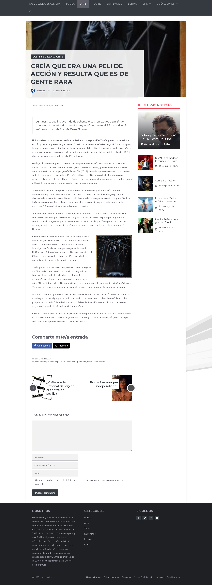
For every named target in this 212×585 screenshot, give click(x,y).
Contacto (126, 577)
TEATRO (96, 3)
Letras (87, 539)
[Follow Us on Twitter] (144, 518)
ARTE (83, 3)
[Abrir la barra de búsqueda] (30, 12)
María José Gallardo (96, 361)
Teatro (87, 528)
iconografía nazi (79, 361)
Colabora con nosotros (168, 577)
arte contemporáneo (44, 361)
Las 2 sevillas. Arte (47, 56)
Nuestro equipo (93, 577)
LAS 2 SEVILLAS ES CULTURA (44, 3)
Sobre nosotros (111, 577)
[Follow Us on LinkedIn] (157, 518)
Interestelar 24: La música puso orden (166, 200)
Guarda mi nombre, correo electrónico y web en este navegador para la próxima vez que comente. (80, 482)
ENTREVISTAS (114, 3)
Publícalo (63, 345)
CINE (145, 3)
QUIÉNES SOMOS (166, 3)
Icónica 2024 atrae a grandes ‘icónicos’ (166, 221)
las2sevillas (44, 91)
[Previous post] (33, 388)
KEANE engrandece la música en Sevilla (166, 159)
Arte (86, 523)
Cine (86, 544)
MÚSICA (70, 3)
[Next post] (131, 388)
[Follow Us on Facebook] (138, 518)
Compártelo (43, 345)
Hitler (68, 361)
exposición (60, 361)
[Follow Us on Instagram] (151, 518)
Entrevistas (90, 533)
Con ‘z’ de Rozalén (165, 180)
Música (87, 517)
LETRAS (132, 3)
